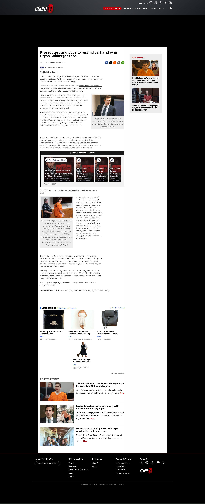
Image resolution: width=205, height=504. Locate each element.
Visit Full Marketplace (117, 308)
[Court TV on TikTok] (170, 4)
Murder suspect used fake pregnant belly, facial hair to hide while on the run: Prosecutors (145, 108)
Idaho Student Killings (81, 290)
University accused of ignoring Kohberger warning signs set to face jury (97, 430)
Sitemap (71, 463)
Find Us (161, 8)
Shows (153, 8)
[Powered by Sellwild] (121, 373)
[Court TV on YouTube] (165, 4)
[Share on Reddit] (114, 62)
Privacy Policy (121, 466)
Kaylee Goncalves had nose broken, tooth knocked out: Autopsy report (97, 407)
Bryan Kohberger (58, 79)
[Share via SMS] (122, 62)
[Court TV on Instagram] (155, 4)
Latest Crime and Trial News (78, 470)
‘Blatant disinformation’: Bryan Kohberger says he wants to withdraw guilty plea (100, 385)
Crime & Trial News (132, 8)
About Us (95, 463)
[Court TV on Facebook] (150, 4)
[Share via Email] (118, 62)
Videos (146, 8)
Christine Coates (50, 72)
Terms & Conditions (122, 463)
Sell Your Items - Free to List (66, 308)
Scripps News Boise (54, 67)
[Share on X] (110, 62)
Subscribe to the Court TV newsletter (47, 463)
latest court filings (67, 81)
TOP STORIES (138, 57)
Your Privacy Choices (123, 473)
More (122, 393)
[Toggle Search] (171, 8)
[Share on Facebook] (106, 62)
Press (94, 466)
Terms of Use (120, 470)
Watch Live (111, 8)
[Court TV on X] (160, 4)
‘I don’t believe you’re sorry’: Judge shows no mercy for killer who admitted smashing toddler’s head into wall (145, 81)
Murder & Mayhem (101, 290)
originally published (61, 283)
